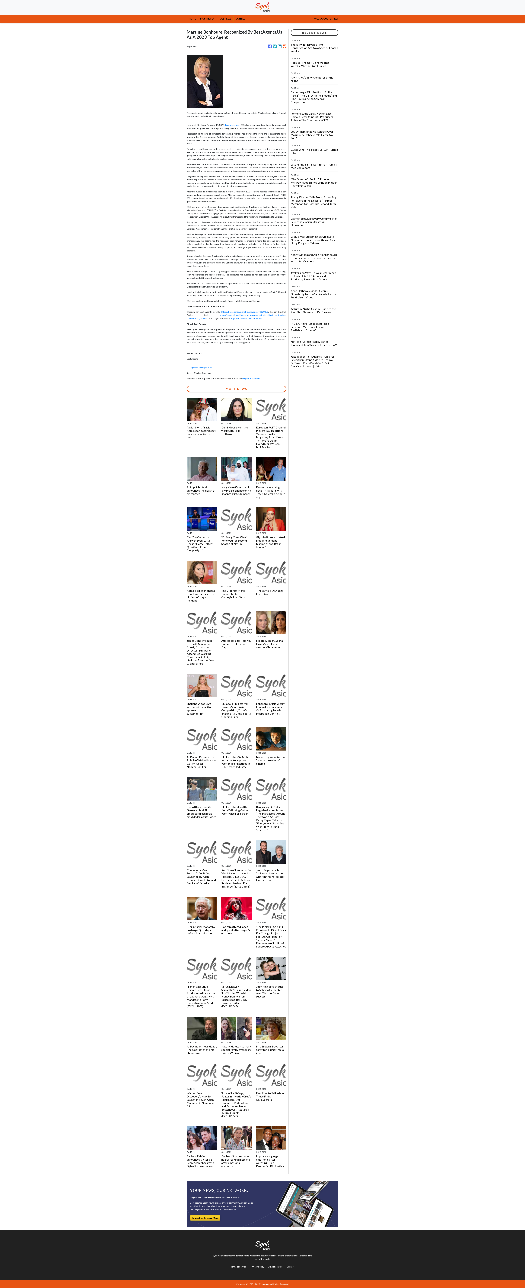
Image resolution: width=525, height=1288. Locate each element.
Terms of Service (238, 1266)
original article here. (251, 378)
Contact (290, 1266)
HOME (192, 18)
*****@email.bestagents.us (199, 367)
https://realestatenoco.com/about (246, 318)
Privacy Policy (257, 1266)
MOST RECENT (208, 18)
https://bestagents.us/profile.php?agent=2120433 (244, 311)
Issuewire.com (232, 125)
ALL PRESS (225, 18)
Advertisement (275, 1266)
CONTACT (241, 18)
